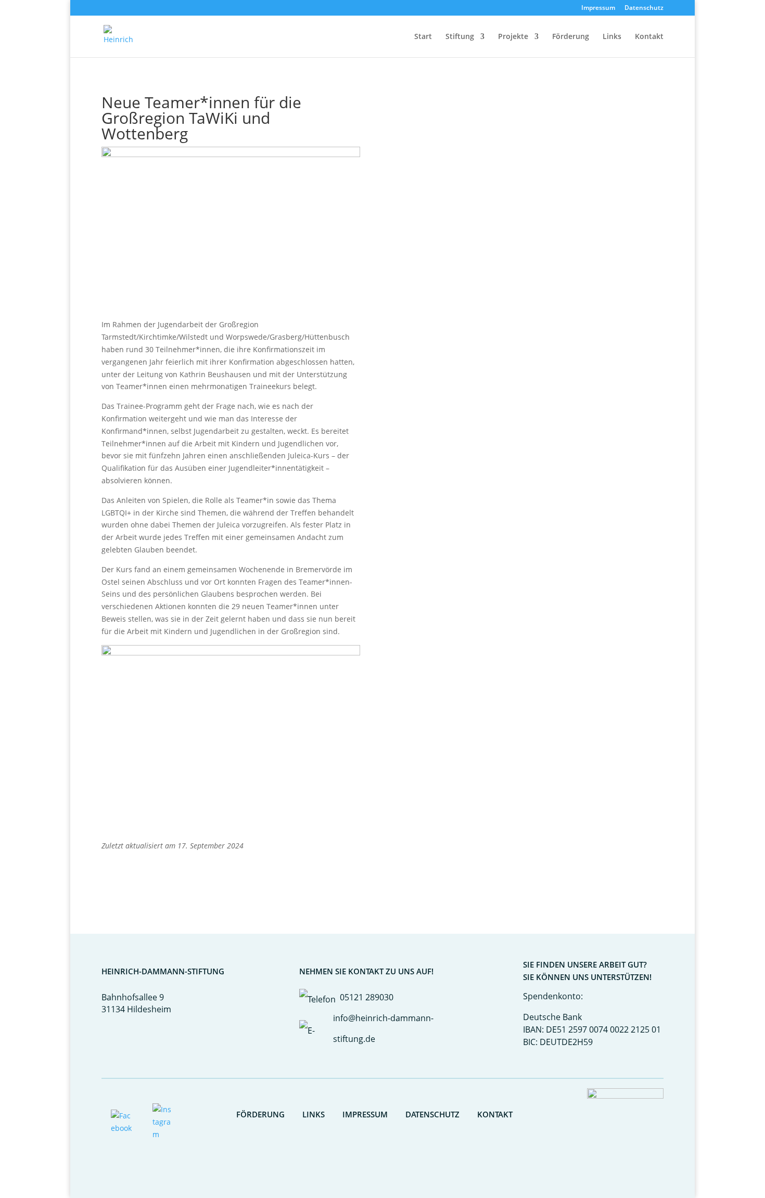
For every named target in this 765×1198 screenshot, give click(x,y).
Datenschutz (644, 8)
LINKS (313, 1114)
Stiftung (459, 37)
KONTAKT (495, 1114)
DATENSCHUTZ (432, 1114)
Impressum (598, 8)
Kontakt (649, 37)
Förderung (570, 37)
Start (423, 37)
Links (612, 37)
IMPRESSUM (365, 1114)
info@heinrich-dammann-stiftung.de (383, 1028)
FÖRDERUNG (260, 1114)
